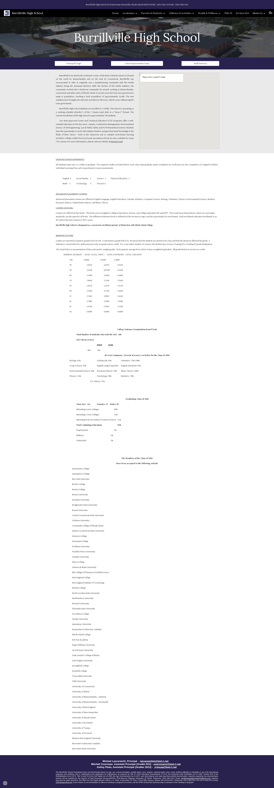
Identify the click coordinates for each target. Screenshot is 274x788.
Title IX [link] (228, 13)
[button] (270, 13)
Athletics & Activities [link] (180, 13)
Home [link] (115, 13)
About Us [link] (257, 13)
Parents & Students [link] (151, 13)
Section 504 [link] (242, 13)
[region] (137, 4)
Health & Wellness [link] (208, 13)
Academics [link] (128, 13)
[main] (137, 37)
